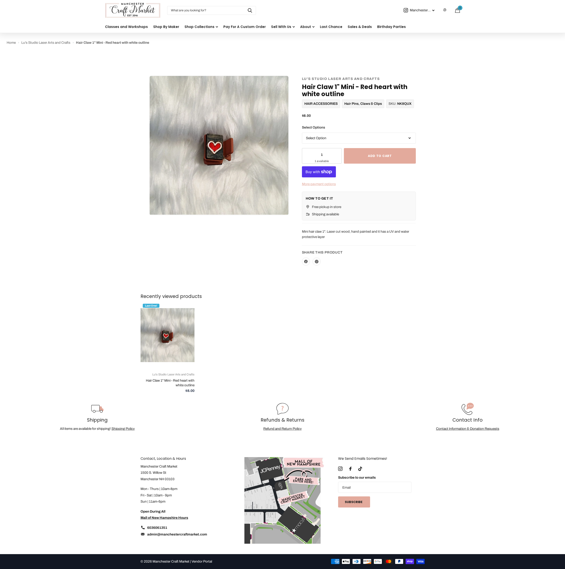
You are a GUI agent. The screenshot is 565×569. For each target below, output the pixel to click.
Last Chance (331, 26)
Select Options (313, 127)
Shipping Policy (123, 428)
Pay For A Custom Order (244, 26)
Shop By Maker (166, 26)
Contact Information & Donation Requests (467, 428)
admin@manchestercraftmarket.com (177, 534)
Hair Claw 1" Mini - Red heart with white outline (170, 383)
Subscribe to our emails (357, 477)
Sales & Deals (360, 26)
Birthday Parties (391, 26)
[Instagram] (340, 469)
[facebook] (350, 469)
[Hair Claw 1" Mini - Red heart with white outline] (167, 335)
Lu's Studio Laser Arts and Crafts (341, 79)
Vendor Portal (202, 561)
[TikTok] (360, 469)
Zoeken (250, 10)
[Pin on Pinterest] (317, 262)
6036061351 (157, 527)
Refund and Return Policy (282, 428)
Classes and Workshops (126, 26)
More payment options (319, 184)
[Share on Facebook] (306, 262)
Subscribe (354, 502)
